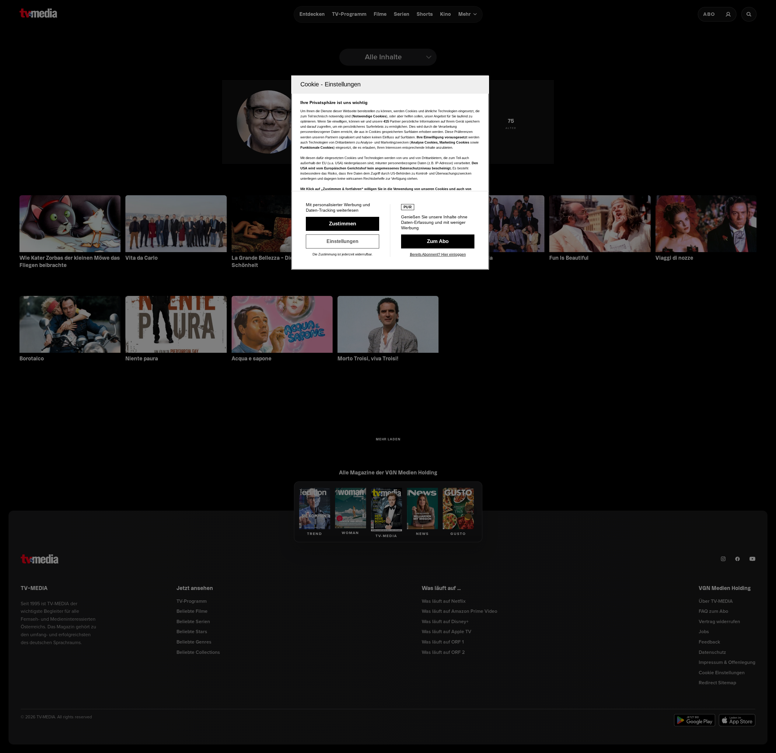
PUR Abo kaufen (437, 241)
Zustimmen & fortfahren (342, 224)
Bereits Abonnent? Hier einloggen (438, 254)
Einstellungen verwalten (342, 241)
